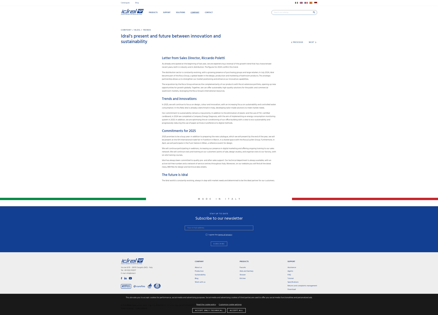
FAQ (289, 274)
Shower (243, 274)
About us (198, 267)
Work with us (200, 282)
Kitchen (243, 278)
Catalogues (125, 2)
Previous (296, 42)
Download (292, 289)
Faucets (243, 267)
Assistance (292, 267)
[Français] (305, 2)
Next (313, 42)
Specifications (293, 282)
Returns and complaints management (302, 285)
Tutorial (291, 278)
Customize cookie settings (230, 304)
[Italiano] (296, 2)
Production (199, 271)
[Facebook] (121, 278)
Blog (137, 2)
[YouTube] (130, 278)
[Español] (310, 2)
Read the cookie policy (206, 304)
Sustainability (200, 274)
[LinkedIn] (125, 278)
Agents (290, 271)
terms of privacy (225, 234)
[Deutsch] (315, 2)
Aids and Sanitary (246, 271)
